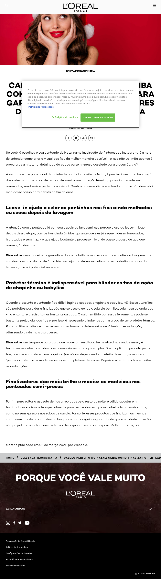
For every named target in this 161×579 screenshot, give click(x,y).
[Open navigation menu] (154, 5)
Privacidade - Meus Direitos (19, 559)
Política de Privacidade (17, 547)
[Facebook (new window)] (14, 523)
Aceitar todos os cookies (98, 117)
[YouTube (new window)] (27, 523)
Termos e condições (15, 565)
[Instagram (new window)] (8, 523)
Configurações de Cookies (19, 553)
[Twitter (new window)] (20, 522)
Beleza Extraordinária (80, 71)
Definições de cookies (65, 117)
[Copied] (83, 138)
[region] (80, 104)
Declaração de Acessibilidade (20, 541)
